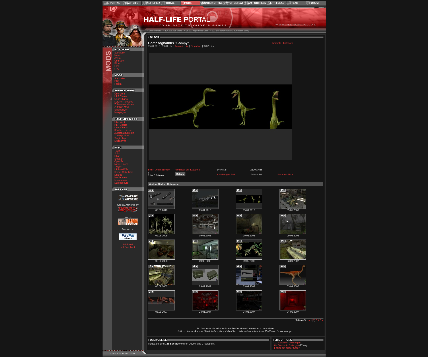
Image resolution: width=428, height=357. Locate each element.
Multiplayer (120, 112)
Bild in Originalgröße (159, 169)
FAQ (116, 68)
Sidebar (118, 158)
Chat (116, 156)
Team (117, 150)
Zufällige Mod (121, 107)
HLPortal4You (121, 169)
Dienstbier (196, 46)
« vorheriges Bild (226, 174)
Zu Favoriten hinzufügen (287, 342)
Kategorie (288, 43)
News (117, 55)
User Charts (121, 99)
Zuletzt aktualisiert (124, 104)
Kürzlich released (123, 101)
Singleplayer (121, 109)
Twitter (117, 166)
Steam (294, 3)
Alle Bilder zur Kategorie (187, 169)
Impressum (120, 180)
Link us (118, 174)
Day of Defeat (233, 3)
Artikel (117, 58)
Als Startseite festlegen (286, 345)
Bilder (117, 63)
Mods (187, 3)
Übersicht (119, 93)
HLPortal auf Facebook (128, 245)
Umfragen (119, 60)
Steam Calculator (123, 172)
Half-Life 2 (152, 3)
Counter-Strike (211, 3)
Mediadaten (120, 177)
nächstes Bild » (285, 174)
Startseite (119, 52)
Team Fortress (255, 3)
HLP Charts (120, 96)
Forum (314, 3)
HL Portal (113, 3)
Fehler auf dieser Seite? (287, 348)
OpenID (118, 161)
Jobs (117, 153)
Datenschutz (121, 182)
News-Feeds (121, 164)
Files (116, 66)
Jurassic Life (182, 46)
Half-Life (131, 3)
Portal (170, 3)
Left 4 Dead (276, 3)
